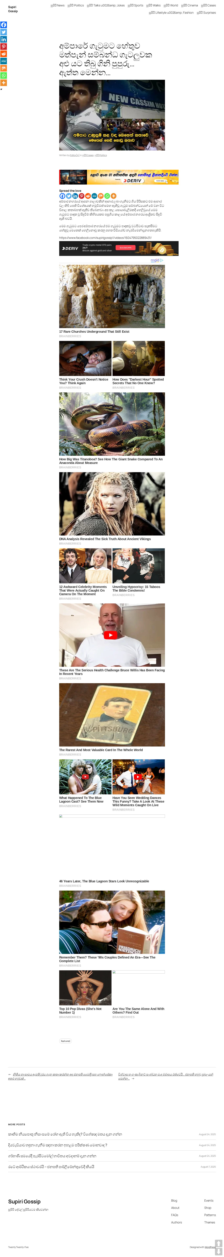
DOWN (218, 1251)
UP (218, 1243)
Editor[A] (74, 155)
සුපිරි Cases (87, 155)
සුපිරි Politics (101, 155)
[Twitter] (69, 196)
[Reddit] (88, 196)
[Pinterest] (81, 196)
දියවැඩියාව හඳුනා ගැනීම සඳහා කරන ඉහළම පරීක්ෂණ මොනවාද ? (57, 1145)
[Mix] (101, 196)
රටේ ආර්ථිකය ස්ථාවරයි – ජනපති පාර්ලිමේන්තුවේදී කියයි (51, 1167)
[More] (113, 196)
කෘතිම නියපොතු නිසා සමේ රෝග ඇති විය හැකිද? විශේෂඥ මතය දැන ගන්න (65, 1134)
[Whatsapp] (107, 196)
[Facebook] (62, 196)
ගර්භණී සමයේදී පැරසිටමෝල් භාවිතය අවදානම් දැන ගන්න (52, 1156)
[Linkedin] (75, 196)
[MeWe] (94, 196)
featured (65, 1041)
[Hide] (1, 89)
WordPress (210, 1247)
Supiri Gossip (13, 9)
